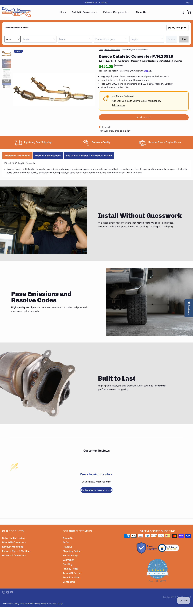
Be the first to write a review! (96, 490)
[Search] (181, 12)
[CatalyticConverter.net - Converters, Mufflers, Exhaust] (16, 12)
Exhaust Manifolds (12, 546)
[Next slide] (90, 89)
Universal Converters (14, 555)
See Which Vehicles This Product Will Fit (89, 155)
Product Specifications (48, 155)
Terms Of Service (72, 572)
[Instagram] (3, 592)
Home (63, 12)
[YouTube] (11, 592)
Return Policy (70, 555)
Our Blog (68, 564)
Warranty (68, 559)
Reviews (67, 546)
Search (171, 39)
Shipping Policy (71, 551)
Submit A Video (71, 577)
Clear (184, 38)
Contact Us (69, 581)
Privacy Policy (70, 568)
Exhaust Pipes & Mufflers (16, 551)
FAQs (66, 542)
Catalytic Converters (83, 12)
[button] (144, 117)
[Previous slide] (17, 89)
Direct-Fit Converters (112, 50)
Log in (188, 2)
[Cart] (188, 12)
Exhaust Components (115, 12)
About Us (141, 12)
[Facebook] (7, 592)
